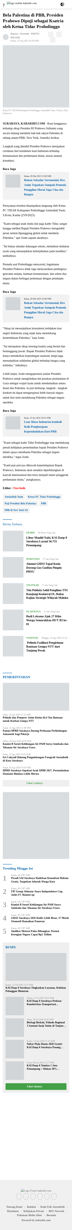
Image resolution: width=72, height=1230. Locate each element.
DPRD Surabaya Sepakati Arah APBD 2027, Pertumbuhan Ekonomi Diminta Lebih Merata (36, 772)
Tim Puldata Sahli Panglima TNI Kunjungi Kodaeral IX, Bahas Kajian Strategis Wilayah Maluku (47, 594)
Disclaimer (13, 1211)
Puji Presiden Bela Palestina (20, 503)
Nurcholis (24, 33)
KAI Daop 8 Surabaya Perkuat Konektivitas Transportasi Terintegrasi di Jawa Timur (44, 1003)
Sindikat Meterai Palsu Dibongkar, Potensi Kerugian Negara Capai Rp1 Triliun (35, 933)
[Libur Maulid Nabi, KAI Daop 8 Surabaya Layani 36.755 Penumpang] (13, 541)
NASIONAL (32, 637)
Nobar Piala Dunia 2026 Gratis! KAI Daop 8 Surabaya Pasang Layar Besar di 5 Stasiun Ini (44, 1046)
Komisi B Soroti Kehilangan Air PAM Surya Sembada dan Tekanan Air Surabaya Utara (35, 746)
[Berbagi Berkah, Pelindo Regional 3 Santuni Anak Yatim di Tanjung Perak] (15, 1027)
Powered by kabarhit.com (36, 1220)
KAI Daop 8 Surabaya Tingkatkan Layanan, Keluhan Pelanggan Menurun (36, 989)
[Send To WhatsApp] (52, 40)
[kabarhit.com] (21, 4)
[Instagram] (33, 1196)
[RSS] (54, 1196)
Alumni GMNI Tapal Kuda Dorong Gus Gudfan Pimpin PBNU (44, 567)
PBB (43, 503)
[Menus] (4, 4)
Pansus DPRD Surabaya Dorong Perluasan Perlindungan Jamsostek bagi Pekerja (35, 732)
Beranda (51, 1215)
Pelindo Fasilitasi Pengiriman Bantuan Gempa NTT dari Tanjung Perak (44, 646)
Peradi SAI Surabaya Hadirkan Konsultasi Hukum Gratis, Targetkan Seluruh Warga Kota (39, 880)
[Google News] (47, 1196)
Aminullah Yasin (14, 496)
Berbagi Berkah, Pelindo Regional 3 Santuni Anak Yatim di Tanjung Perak (46, 1024)
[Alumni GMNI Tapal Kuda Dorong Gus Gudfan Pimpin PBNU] (13, 567)
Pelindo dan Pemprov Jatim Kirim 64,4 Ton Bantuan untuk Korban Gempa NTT (33, 719)
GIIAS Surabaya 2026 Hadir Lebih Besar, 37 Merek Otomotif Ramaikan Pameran (40, 920)
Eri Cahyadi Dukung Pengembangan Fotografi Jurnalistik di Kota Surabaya (35, 759)
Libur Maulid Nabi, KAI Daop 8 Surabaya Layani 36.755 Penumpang (46, 541)
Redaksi (31, 1207)
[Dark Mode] (62, 4)
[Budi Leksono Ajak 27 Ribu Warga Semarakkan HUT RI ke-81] (13, 620)
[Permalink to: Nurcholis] (6, 36)
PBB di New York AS (16, 510)
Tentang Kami (14, 1207)
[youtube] (40, 1196)
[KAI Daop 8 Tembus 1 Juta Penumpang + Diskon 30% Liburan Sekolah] (15, 1070)
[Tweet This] (59, 34)
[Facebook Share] (51, 34)
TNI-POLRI (32, 585)
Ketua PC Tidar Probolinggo (44, 496)
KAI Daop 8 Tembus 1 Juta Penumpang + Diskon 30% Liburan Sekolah (42, 1067)
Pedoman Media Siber (29, 1215)
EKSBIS (30, 532)
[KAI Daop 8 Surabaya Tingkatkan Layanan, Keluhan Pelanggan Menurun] (36, 967)
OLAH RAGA (33, 611)
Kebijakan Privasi (33, 1211)
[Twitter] (26, 1196)
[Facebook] (19, 1196)
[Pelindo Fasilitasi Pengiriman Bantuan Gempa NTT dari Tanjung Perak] (13, 646)
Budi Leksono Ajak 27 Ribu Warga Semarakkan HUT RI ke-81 (46, 620)
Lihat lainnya (35, 1086)
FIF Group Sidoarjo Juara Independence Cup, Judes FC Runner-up (37, 893)
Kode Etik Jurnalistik (52, 1207)
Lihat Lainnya (35, 783)
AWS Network (56, 1211)
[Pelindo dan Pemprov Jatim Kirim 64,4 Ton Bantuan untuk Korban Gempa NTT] (36, 697)
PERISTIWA (33, 559)
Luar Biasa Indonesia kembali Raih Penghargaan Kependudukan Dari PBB (43, 426)
